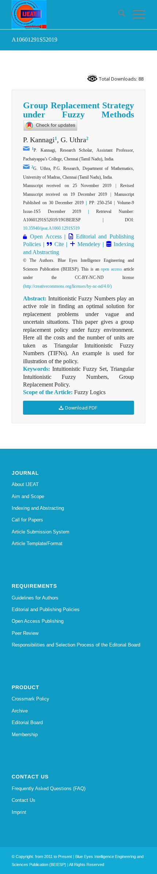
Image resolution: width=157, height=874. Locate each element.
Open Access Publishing (38, 621)
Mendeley (87, 244)
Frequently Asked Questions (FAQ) (48, 788)
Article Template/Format (37, 543)
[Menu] (135, 14)
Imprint (19, 812)
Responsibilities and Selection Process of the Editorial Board (76, 645)
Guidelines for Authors (35, 598)
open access (111, 269)
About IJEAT (25, 484)
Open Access (46, 236)
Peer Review (25, 633)
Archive (20, 711)
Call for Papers (27, 520)
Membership (25, 734)
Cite (59, 244)
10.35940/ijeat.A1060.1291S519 (51, 228)
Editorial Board (27, 722)
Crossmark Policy (30, 699)
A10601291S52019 (34, 39)
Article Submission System (40, 532)
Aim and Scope (28, 496)
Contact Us (23, 800)
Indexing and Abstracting (38, 508)
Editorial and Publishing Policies (46, 609)
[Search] (118, 14)
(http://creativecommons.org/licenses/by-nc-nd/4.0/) (67, 286)
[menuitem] (118, 14)
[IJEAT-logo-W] (65, 14)
